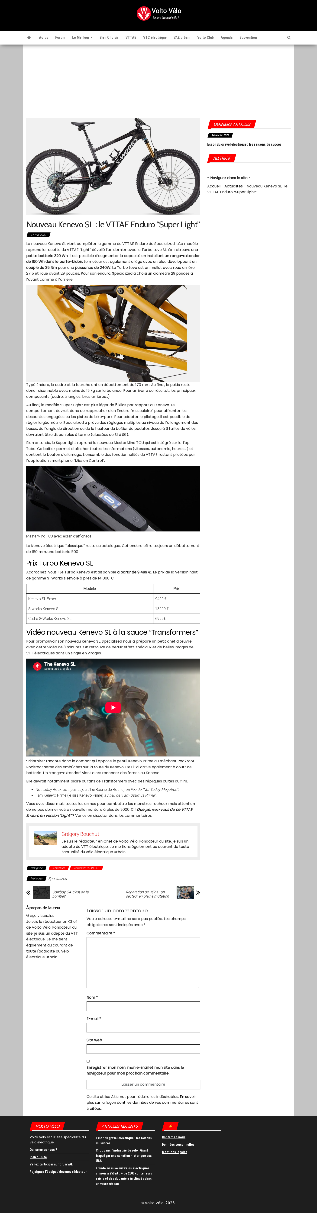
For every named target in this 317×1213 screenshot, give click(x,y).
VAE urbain (182, 37)
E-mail (94, 1018)
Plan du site (38, 1157)
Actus (43, 37)
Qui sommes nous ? (43, 1150)
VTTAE (131, 37)
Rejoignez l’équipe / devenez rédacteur (58, 1172)
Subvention (248, 37)
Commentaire (101, 933)
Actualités (59, 868)
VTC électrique (155, 37)
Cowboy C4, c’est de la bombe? (70, 894)
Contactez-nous (173, 1137)
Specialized (57, 878)
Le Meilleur (81, 37)
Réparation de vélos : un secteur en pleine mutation (147, 894)
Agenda (227, 37)
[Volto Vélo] (29, 38)
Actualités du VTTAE (86, 868)
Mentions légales (174, 1152)
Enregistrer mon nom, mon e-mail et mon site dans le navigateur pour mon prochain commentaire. (135, 1070)
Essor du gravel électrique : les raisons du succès (244, 144)
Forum (60, 37)
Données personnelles (178, 1144)
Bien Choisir (109, 37)
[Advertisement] (158, 79)
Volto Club (205, 37)
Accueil (213, 186)
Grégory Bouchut (40, 915)
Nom (92, 997)
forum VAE (65, 1164)
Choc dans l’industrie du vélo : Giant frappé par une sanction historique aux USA (124, 1156)
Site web (94, 1040)
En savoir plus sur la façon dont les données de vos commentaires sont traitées (142, 1102)
